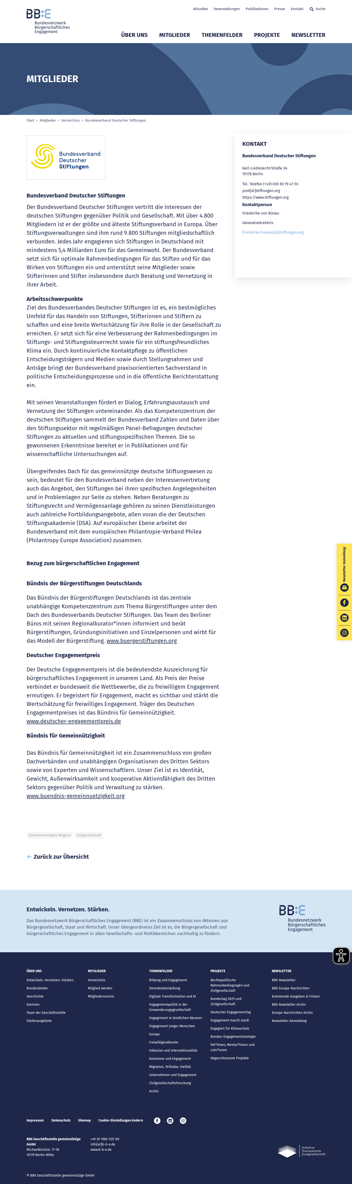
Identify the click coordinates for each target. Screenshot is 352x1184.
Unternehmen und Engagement (172, 1075)
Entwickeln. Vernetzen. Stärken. (50, 980)
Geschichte (35, 996)
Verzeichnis (70, 120)
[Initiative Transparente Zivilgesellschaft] (301, 1151)
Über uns (134, 35)
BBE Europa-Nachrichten (290, 988)
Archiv (154, 1091)
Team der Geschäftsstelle (46, 1013)
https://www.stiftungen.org (265, 197)
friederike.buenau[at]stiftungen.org (273, 232)
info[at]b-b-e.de (103, 1144)
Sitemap (84, 1120)
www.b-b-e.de (101, 1150)
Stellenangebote (39, 1021)
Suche (320, 9)
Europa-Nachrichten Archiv (292, 1013)
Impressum (35, 1120)
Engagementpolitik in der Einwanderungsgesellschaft (170, 1007)
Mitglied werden (100, 988)
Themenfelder (222, 35)
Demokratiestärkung (164, 988)
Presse (279, 9)
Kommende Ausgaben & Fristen (296, 996)
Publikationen (257, 9)
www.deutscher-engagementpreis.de (74, 721)
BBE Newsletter (283, 980)
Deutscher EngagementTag (230, 1012)
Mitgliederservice (101, 996)
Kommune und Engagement (170, 1059)
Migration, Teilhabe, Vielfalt (170, 1067)
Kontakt (297, 9)
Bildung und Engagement (168, 980)
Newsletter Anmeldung (289, 1021)
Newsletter (308, 35)
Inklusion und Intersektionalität (173, 1051)
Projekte (267, 35)
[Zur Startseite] (48, 21)
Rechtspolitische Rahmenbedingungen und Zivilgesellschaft (229, 985)
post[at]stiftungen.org (261, 190)
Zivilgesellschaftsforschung (170, 1083)
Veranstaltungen (227, 9)
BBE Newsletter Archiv (289, 1005)
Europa (154, 1034)
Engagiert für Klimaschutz (229, 1028)
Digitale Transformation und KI (172, 996)
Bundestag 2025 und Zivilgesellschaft (225, 1001)
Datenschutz (60, 1120)
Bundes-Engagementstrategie (233, 1037)
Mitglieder (174, 35)
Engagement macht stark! (229, 1020)
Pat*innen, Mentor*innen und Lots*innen (232, 1047)
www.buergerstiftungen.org (142, 640)
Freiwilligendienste (163, 1042)
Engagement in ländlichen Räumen (175, 1018)
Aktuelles (200, 9)
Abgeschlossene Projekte (229, 1058)
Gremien (33, 1005)
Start (30, 120)
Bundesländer (37, 988)
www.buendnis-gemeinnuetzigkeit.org (76, 796)
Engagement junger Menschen (172, 1026)
